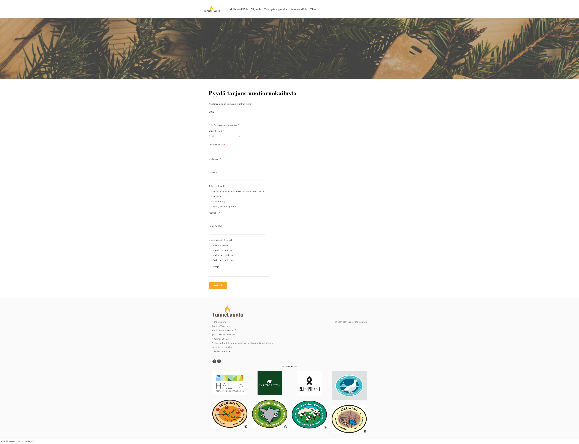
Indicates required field (223, 125)
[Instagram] (219, 361)
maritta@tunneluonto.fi (224, 330)
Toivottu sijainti (217, 186)
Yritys (211, 111)
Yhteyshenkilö (216, 131)
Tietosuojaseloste (221, 351)
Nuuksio (217, 196)
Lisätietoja (214, 266)
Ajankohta (214, 212)
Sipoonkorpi (219, 201)
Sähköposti (215, 158)
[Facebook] (214, 361)
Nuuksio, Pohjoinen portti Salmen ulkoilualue (239, 191)
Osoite (213, 172)
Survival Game (221, 245)
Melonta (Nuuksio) (223, 255)
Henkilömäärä (216, 226)
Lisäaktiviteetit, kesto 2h (221, 239)
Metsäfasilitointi (222, 250)
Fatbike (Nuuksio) (223, 260)
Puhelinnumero (217, 144)
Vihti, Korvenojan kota (225, 206)
